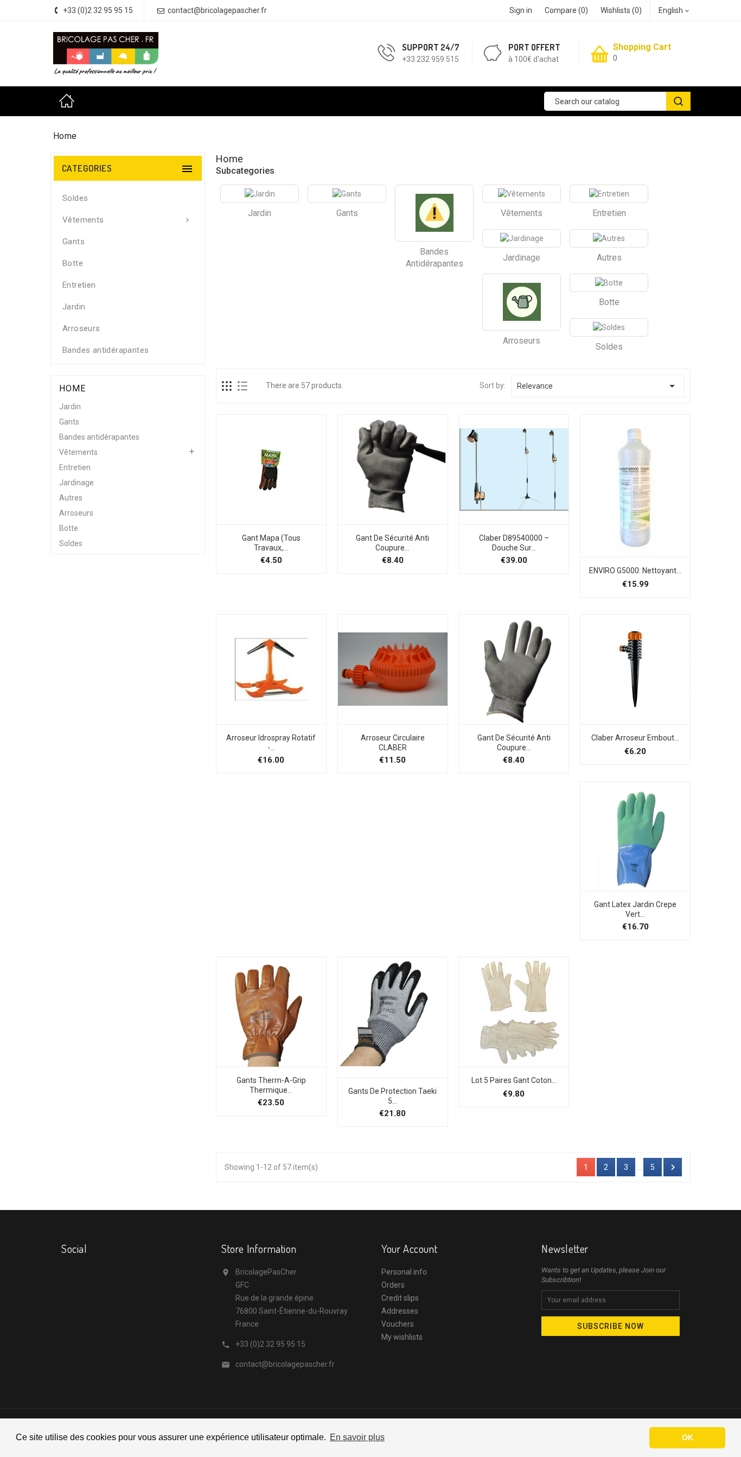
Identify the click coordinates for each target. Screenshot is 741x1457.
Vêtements (126, 220)
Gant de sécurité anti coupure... (392, 543)
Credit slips (400, 1298)
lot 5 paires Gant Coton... (514, 1080)
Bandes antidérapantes (105, 350)
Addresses (399, 1311)
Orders (393, 1285)
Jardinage (76, 482)
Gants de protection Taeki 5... (392, 1096)
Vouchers (397, 1324)
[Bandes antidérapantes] (434, 213)
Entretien (79, 285)
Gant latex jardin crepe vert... (635, 909)
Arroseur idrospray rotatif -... (271, 742)
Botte (72, 263)
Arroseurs (81, 328)
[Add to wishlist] (259, 519)
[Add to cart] (236, 519)
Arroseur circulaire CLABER (393, 742)
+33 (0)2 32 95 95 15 (270, 1344)
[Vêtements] (521, 194)
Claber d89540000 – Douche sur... (514, 543)
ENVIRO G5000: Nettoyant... (635, 570)
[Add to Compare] (282, 519)
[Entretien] (609, 194)
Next (673, 1167)
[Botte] (609, 283)
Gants (73, 241)
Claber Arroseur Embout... (635, 737)
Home (69, 101)
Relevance (598, 385)
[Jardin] (259, 194)
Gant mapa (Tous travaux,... (271, 543)
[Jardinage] (521, 238)
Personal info (404, 1272)
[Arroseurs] (521, 302)
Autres (70, 497)
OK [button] (687, 1437)
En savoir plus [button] (357, 1437)
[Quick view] (306, 519)
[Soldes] (609, 327)
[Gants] (347, 194)
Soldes (75, 198)
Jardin (73, 307)
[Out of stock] (357, 1072)
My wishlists (402, 1337)
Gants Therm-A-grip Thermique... (271, 1085)
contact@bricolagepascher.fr (285, 1364)
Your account (409, 1249)
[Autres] (609, 238)
